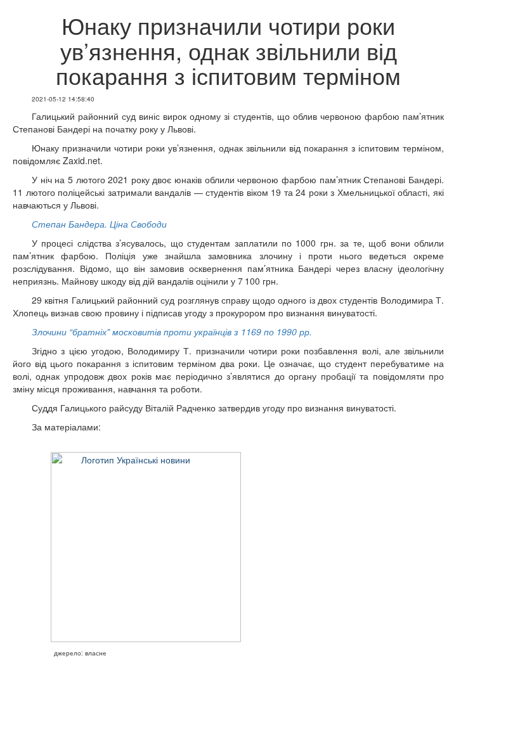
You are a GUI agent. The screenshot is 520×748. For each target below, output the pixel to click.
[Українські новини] (136, 547)
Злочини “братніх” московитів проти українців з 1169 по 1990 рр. (172, 331)
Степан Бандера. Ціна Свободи (99, 223)
